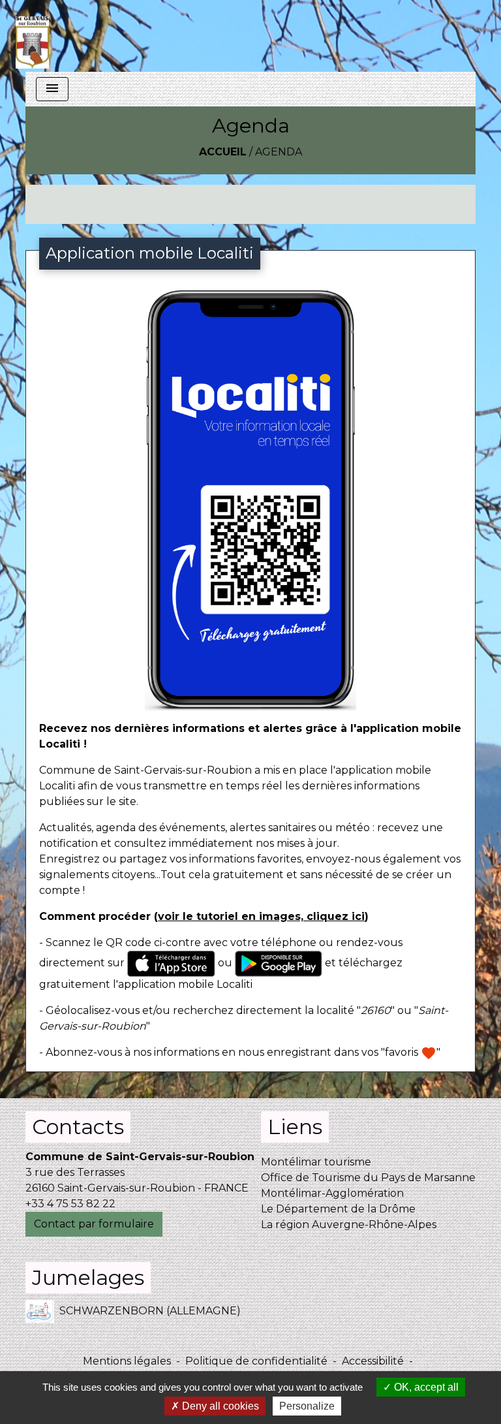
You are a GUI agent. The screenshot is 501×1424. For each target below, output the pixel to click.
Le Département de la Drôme (338, 1209)
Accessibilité (373, 1361)
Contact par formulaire (94, 1224)
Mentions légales (127, 1361)
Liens (294, 1126)
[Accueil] (32, 36)
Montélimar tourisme (316, 1162)
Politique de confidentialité (256, 1361)
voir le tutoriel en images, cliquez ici (261, 916)
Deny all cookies (219, 1406)
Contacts (78, 1126)
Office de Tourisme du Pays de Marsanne (368, 1177)
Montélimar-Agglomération (332, 1193)
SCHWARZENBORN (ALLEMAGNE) (150, 1311)
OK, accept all (425, 1387)
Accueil (223, 152)
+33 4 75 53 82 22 (70, 1203)
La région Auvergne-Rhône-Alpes (348, 1224)
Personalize (307, 1406)
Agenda (278, 152)
